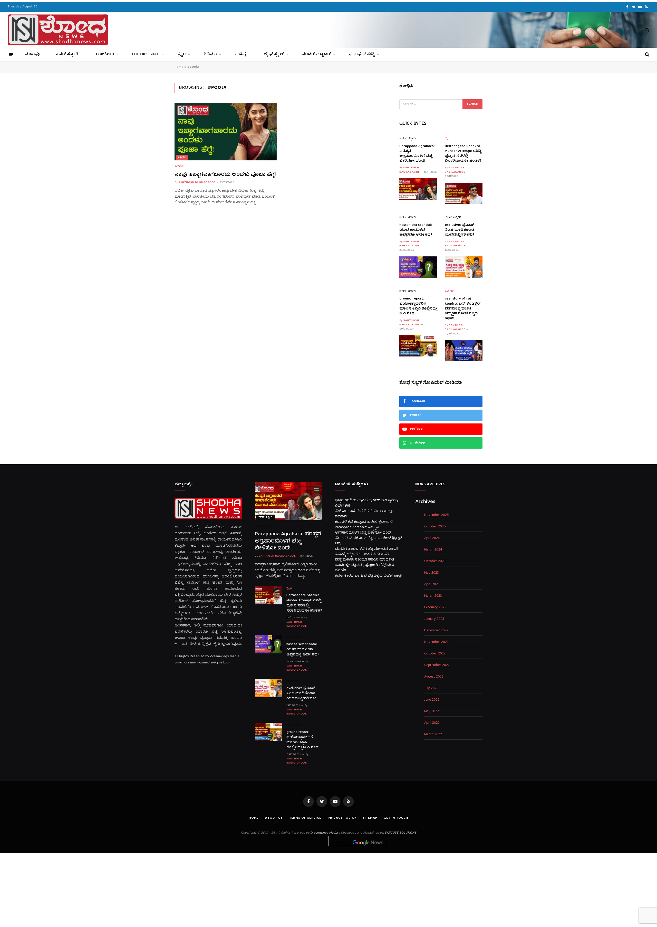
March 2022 (433, 734)
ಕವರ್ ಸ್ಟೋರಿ (67, 54)
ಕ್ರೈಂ (182, 54)
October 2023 (435, 561)
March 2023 (433, 596)
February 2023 (435, 607)
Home (179, 67)
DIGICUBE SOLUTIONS (400, 833)
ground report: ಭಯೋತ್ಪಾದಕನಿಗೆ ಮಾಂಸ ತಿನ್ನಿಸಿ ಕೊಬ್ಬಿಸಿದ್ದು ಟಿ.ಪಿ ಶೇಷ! (418, 306)
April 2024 (432, 538)
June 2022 (431, 700)
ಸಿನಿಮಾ (210, 54)
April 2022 (432, 723)
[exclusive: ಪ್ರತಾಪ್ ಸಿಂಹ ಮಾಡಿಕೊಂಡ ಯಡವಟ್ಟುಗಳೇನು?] (463, 267)
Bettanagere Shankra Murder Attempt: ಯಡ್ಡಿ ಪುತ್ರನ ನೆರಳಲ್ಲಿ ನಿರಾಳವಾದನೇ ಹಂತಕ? (463, 153)
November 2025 (436, 515)
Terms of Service (305, 818)
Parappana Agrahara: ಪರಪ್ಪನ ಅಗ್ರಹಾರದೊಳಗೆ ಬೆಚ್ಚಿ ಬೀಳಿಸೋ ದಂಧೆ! (416, 153)
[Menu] (11, 54)
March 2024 (433, 550)
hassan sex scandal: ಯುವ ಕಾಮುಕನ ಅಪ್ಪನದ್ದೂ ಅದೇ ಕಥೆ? (415, 230)
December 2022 (436, 630)
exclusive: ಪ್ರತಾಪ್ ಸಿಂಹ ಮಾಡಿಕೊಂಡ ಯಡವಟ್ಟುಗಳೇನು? (459, 230)
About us (274, 818)
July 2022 (431, 688)
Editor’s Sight (146, 54)
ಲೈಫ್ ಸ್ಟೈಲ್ (274, 54)
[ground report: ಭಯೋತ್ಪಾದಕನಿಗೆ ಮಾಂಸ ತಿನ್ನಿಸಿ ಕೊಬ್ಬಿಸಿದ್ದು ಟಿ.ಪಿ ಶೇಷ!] (418, 345)
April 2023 (432, 584)
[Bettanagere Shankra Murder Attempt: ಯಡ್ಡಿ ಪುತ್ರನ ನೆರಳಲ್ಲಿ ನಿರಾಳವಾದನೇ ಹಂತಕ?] (463, 193)
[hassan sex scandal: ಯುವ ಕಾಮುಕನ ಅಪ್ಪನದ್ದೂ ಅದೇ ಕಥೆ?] (418, 267)
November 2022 (436, 642)
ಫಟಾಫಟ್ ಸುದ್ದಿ (362, 54)
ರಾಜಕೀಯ (105, 54)
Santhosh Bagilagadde (197, 182)
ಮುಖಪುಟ (34, 54)
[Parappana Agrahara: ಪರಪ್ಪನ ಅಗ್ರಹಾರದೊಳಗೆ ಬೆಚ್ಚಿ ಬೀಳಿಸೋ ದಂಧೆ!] (418, 189)
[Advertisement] (328, 889)
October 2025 (435, 526)
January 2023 (434, 619)
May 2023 (431, 573)
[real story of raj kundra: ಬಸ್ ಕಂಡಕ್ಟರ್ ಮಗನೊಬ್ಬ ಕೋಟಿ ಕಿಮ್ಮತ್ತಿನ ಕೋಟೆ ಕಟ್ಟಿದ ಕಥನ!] (463, 350)
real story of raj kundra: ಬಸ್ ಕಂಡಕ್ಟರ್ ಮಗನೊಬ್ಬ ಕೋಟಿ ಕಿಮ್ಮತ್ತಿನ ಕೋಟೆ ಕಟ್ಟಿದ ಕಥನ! (463, 308)
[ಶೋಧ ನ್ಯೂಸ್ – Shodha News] (58, 30)
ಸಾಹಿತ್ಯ (240, 54)
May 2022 (431, 711)
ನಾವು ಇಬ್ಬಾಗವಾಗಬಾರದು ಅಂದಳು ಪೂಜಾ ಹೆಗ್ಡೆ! (225, 174)
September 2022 (437, 665)
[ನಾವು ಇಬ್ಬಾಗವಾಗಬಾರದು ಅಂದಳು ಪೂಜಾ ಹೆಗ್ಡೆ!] (226, 132)
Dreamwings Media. (324, 833)
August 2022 (433, 677)
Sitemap (370, 818)
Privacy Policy (342, 818)
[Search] (646, 30)
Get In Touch (396, 818)
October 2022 (435, 653)
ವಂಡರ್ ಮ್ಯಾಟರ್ (316, 54)
